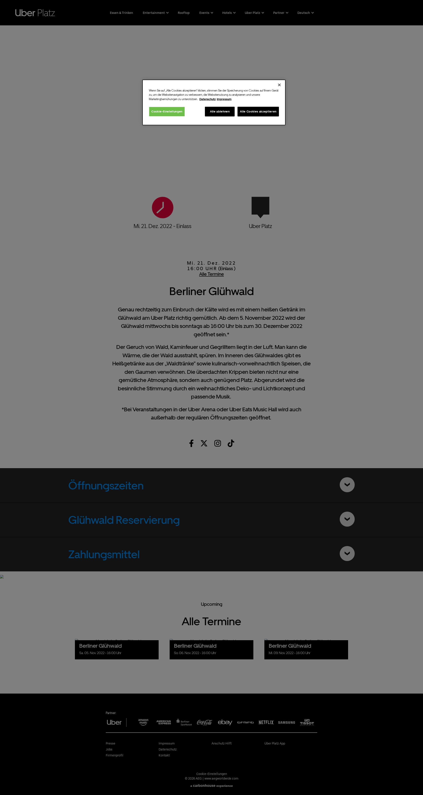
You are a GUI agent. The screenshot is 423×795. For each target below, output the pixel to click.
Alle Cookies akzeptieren (258, 111)
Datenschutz (207, 99)
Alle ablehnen (220, 111)
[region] (214, 102)
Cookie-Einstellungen (166, 111)
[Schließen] (279, 85)
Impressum (224, 99)
